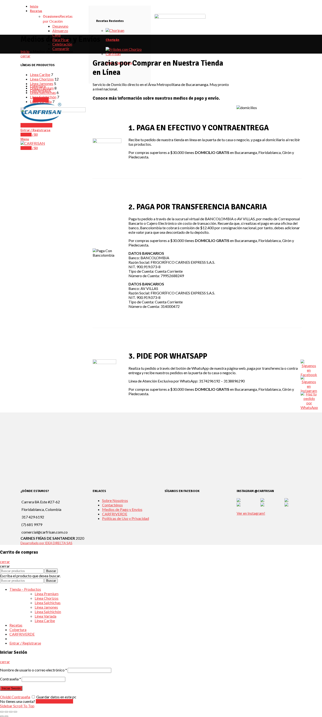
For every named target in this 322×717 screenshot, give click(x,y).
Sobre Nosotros (115, 500)
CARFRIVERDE (114, 514)
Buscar (51, 571)
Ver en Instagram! (251, 513)
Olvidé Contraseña (15, 697)
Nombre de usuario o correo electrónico (33, 670)
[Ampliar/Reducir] (15, 712)
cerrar (25, 56)
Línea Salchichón (43, 97)
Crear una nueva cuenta (54, 701)
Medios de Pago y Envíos (122, 509)
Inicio (25, 51)
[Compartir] (6, 712)
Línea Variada (41, 101)
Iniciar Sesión (11, 688)
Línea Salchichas (43, 92)
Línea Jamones (41, 83)
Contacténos (112, 505)
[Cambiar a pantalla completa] (11, 712)
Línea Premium (42, 88)
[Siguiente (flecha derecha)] (6, 716)
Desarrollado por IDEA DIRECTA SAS (46, 543)
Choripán (112, 40)
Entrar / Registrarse (25, 643)
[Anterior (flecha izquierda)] (2, 716)
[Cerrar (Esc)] (2, 712)
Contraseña (10, 679)
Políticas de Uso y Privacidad (125, 518)
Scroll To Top (23, 706)
